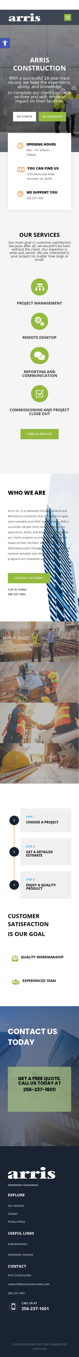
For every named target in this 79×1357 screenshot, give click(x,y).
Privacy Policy (16, 1221)
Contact (13, 1213)
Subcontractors (17, 1244)
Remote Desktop (39, 337)
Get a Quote (24, 116)
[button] (5, 43)
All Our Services (52, 116)
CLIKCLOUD (40, 1348)
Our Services (16, 1205)
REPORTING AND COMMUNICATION (39, 373)
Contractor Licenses (20, 1254)
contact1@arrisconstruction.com (28, 1284)
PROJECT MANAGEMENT (39, 303)
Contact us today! (29, 578)
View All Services (39, 434)
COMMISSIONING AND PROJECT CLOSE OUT (39, 411)
